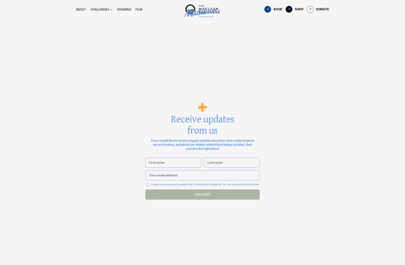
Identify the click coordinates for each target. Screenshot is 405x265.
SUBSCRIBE (202, 194)
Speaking (124, 9)
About (81, 9)
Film (138, 9)
